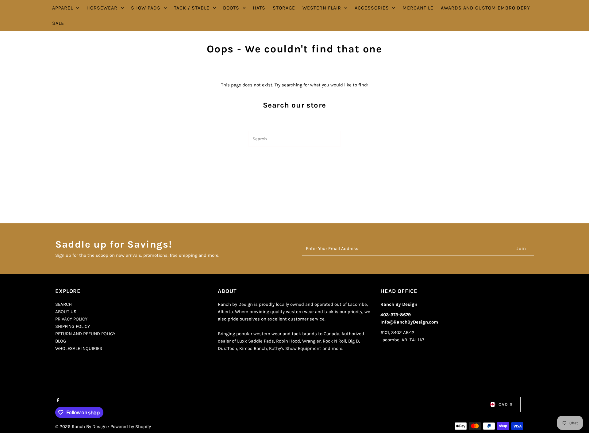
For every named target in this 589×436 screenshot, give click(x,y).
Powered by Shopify (130, 426)
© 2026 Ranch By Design (81, 426)
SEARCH (63, 304)
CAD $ (506, 404)
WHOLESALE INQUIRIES (78, 348)
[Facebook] (57, 401)
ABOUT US (65, 311)
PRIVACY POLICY (71, 319)
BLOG (60, 341)
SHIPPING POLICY (72, 326)
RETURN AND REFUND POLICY (85, 333)
